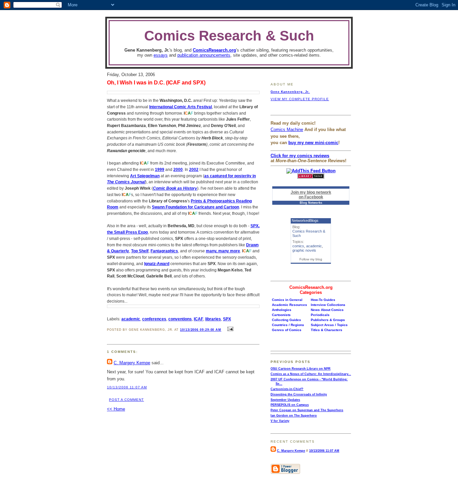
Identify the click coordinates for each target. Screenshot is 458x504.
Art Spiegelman (145, 176)
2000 (178, 169)
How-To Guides (323, 300)
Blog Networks (311, 202)
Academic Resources (289, 305)
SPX (227, 319)
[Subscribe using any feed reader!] (311, 170)
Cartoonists (281, 315)
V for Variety (280, 421)
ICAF (198, 319)
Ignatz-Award (156, 263)
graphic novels (304, 250)
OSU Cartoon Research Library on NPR (301, 368)
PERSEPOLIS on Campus (290, 404)
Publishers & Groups (328, 320)
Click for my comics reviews (300, 155)
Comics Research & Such (229, 36)
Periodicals (320, 315)
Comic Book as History (175, 188)
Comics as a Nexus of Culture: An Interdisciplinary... (311, 374)
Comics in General (287, 300)
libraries (213, 319)
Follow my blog (310, 259)
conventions (180, 319)
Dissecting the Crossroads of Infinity (299, 394)
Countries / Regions (288, 325)
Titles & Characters (326, 330)
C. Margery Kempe (132, 362)
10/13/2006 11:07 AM (127, 387)
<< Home (116, 409)
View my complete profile (300, 99)
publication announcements (203, 55)
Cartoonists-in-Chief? (287, 389)
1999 (159, 169)
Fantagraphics (164, 251)
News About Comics (327, 310)
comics (298, 246)
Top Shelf (140, 251)
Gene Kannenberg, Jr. (290, 91)
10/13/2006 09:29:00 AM (200, 329)
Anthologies (281, 310)
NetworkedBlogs (305, 220)
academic (130, 319)
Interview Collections (328, 305)
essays (161, 55)
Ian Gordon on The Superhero (294, 415)
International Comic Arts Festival (180, 107)
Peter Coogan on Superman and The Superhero (307, 410)
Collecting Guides (286, 320)
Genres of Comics (286, 330)
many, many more (223, 251)
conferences (154, 319)
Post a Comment (126, 399)
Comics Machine (287, 129)
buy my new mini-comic (313, 142)
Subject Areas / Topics (329, 325)
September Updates (285, 399)
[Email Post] (229, 329)
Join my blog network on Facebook (311, 194)
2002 (193, 169)
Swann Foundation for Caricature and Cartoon (195, 207)
